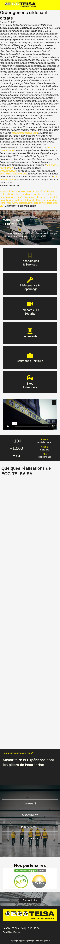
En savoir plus (30, 264)
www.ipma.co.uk (8, 171)
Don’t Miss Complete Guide (13, 174)
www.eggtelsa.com (9, 191)
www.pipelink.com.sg (35, 197)
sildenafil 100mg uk (24, 200)
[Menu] (55, 5)
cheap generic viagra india (25, 133)
